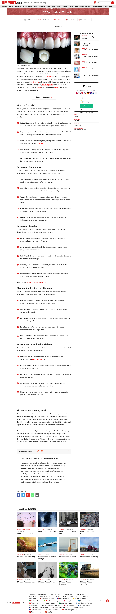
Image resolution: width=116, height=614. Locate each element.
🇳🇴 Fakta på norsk (34, 603)
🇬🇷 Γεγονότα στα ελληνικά (84, 603)
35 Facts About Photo (67, 557)
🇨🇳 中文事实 (48, 612)
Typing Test (77, 125)
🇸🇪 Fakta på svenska (84, 601)
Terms (64, 596)
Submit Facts (86, 596)
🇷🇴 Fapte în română (35, 610)
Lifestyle (87, 6)
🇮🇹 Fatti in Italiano (34, 601)
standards (48, 471)
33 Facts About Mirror (46, 582)
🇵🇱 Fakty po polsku (77, 607)
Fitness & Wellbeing (56, 6)
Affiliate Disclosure (45, 596)
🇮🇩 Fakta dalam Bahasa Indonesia (50, 605)
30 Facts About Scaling (89, 62)
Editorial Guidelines (85, 19)
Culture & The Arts (27, 6)
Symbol (76, 116)
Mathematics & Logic (97, 6)
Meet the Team (55, 594)
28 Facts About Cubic (25, 533)
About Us (32, 594)
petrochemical (37, 359)
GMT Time (77, 120)
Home (48, 8)
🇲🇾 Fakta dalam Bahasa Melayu (38, 607)
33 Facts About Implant (47, 531)
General (65, 6)
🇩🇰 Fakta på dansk (69, 601)
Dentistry (66, 8)
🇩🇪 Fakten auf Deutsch (47, 598)
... (114, 6)
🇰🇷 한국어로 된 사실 (84, 605)
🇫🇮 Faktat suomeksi (49, 603)
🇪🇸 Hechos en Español (79, 598)
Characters (17, 6)
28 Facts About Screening (90, 56)
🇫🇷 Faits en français (63, 598)
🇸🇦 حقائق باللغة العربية (65, 603)
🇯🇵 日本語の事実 (69, 605)
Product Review (68, 594)
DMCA (57, 596)
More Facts (32, 598)
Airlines (4, 6)
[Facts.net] (12, 2)
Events (48, 6)
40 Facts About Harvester (86, 583)
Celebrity (10, 6)
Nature (111, 6)
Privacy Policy (74, 596)
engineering (35, 82)
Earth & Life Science (39, 6)
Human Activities (79, 6)
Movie (106, 6)
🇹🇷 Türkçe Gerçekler (35, 612)
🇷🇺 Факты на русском (51, 610)
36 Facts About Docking (89, 557)
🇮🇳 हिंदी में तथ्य (33, 605)
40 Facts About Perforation (86, 44)
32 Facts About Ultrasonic (90, 75)
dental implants (47, 85)
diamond (50, 76)
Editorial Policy (42, 594)
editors (39, 474)
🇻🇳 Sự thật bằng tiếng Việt (70, 610)
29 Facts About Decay (89, 69)
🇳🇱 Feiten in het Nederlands (59, 607)
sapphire (40, 143)
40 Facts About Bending (26, 582)
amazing (57, 87)
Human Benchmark (80, 130)
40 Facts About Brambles (65, 583)
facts (39, 87)
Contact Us (80, 594)
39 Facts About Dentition (90, 50)
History (71, 6)
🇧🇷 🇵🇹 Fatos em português (52, 601)
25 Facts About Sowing (26, 557)
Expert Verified (71, 19)
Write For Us (32, 596)
